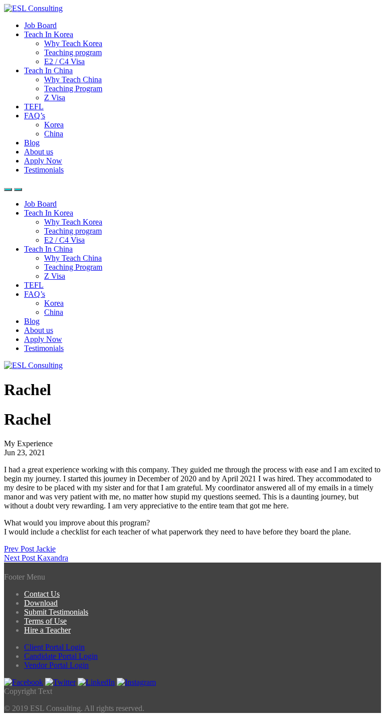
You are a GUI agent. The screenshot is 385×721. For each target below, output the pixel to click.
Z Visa (54, 97)
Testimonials (44, 169)
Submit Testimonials (56, 612)
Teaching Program (73, 88)
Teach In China (48, 70)
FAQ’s (34, 115)
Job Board (40, 25)
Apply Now (43, 160)
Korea (54, 124)
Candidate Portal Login (61, 656)
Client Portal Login (54, 647)
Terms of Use (45, 621)
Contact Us (42, 594)
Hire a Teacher (47, 630)
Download (41, 603)
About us (38, 151)
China (53, 133)
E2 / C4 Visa (64, 61)
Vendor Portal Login (56, 665)
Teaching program (73, 52)
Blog (32, 142)
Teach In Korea (48, 34)
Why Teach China (73, 79)
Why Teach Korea (73, 43)
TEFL (34, 106)
